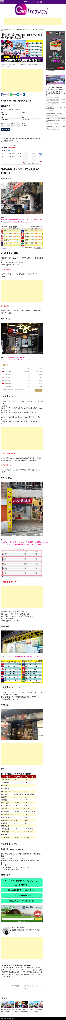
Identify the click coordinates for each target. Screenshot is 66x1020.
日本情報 (34, 64)
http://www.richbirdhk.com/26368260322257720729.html (21, 220)
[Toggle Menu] (2, 2)
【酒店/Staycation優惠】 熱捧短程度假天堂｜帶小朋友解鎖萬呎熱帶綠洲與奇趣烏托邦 (55, 120)
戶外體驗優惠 (51, 71)
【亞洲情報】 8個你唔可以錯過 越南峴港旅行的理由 (7, 1010)
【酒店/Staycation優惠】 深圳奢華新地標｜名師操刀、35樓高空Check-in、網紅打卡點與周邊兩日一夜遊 (55, 91)
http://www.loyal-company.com (16, 769)
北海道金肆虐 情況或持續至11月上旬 (12, 986)
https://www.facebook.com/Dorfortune (23, 360)
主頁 (2, 29)
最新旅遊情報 (7, 29)
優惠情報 (13, 29)
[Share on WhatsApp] (13, 94)
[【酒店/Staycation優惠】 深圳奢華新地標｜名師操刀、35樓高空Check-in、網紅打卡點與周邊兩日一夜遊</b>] (55, 80)
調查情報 (4, 66)
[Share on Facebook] (4, 94)
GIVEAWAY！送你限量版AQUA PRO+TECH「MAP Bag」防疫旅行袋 (31, 987)
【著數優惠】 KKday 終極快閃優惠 (54, 113)
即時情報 (29, 64)
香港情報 (9, 66)
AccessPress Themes (10, 1018)
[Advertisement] (33, 21)
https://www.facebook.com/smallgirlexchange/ (26, 544)
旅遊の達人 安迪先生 (7, 64)
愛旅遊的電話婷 (49, 97)
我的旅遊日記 (49, 110)
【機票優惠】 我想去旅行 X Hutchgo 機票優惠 (55, 127)
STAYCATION (51, 82)
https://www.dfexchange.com (15, 358)
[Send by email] (19, 94)
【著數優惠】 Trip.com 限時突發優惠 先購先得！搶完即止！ (55, 107)
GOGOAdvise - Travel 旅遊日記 (33, 2)
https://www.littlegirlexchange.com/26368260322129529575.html (24, 542)
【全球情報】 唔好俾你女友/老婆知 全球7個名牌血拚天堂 (21, 1010)
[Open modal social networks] (24, 94)
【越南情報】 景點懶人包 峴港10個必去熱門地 (35, 1010)
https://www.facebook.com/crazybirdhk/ (23, 656)
